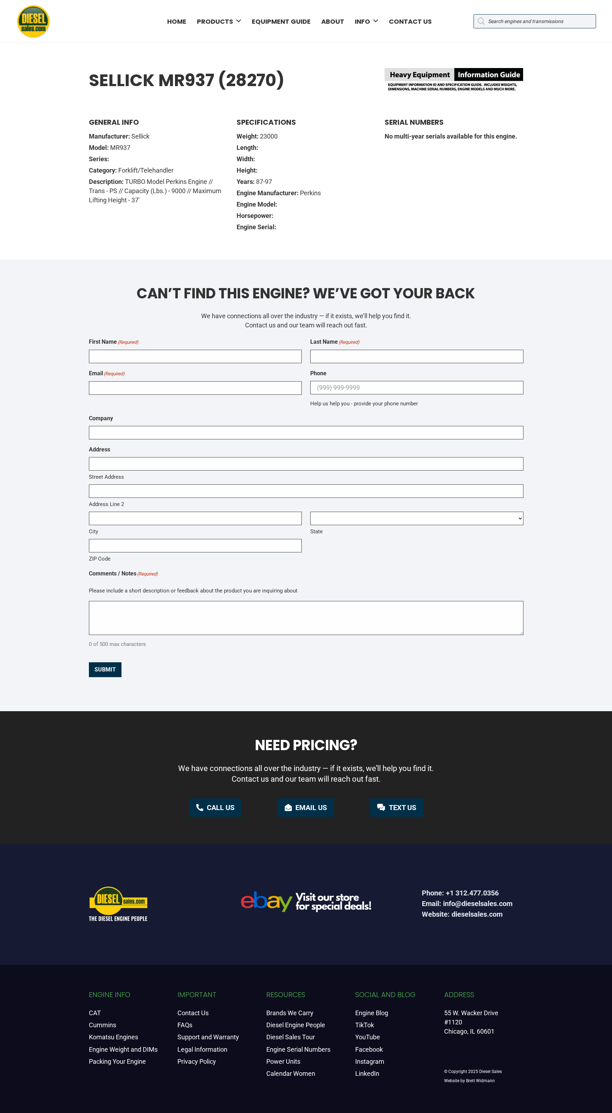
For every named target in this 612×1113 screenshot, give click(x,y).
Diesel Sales (490, 1071)
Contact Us (193, 1013)
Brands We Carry (289, 1013)
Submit (105, 669)
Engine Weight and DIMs (123, 1049)
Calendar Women (290, 1073)
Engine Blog (371, 1013)
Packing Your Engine (117, 1061)
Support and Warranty (208, 1037)
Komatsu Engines (113, 1037)
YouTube (367, 1037)
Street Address (106, 477)
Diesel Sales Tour (290, 1037)
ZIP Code (99, 559)
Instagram (369, 1061)
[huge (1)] (306, 904)
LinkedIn (367, 1073)
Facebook (369, 1049)
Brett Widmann (480, 1080)
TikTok (364, 1025)
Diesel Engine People (295, 1025)
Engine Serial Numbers (298, 1049)
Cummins (102, 1025)
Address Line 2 (106, 504)
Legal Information (202, 1049)
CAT (95, 1013)
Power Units (283, 1061)
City (93, 531)
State (316, 531)
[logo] (33, 21)
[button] (238, 21)
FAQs (184, 1025)
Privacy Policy (196, 1061)
